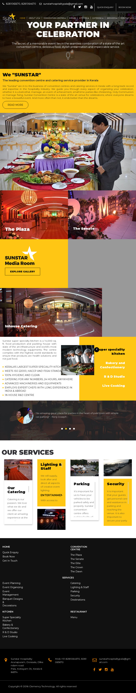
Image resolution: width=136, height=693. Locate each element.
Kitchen (83, 18)
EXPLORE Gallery (22, 271)
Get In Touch (9, 560)
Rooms (72, 18)
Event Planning (11, 583)
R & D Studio (114, 376)
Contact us (127, 18)
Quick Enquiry (10, 552)
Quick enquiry (105, 7)
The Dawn (76, 571)
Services (111, 18)
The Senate (77, 559)
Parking (74, 591)
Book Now (8, 556)
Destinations (77, 599)
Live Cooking (113, 386)
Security (75, 595)
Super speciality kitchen (111, 352)
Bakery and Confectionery (112, 365)
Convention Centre (54, 18)
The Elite (75, 563)
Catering (97, 18)
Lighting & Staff (79, 587)
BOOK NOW (125, 7)
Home (22, 18)
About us (34, 18)
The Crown (76, 567)
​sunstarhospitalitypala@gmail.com (63, 3)
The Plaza (76, 554)
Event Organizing (12, 587)
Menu (73, 617)
